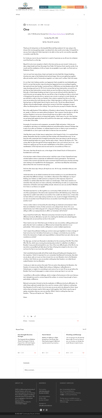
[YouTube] (41, 410)
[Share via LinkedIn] (31, 316)
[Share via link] (35, 316)
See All (84, 329)
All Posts (18, 14)
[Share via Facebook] (24, 316)
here (61, 400)
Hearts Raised (46, 335)
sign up (52, 10)
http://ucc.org (19, 402)
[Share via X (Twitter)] (27, 316)
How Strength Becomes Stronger (25, 335)
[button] (84, 14)
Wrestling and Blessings (73, 335)
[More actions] (78, 25)
